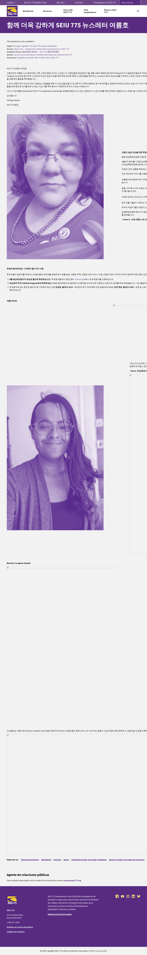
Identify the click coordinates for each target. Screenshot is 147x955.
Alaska (66, 859)
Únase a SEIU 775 (110, 11)
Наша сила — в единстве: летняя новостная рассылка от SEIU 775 (41, 49)
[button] (14, 2)
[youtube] (122, 896)
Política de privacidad (98, 951)
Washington (46, 859)
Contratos (79, 2)
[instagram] (127, 896)
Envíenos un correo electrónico (20, 927)
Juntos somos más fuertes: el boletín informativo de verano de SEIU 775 (43, 54)
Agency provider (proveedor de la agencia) (126, 859)
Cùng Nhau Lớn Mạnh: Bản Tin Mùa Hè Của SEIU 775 (38, 57)
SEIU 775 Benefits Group (37, 2)
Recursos (47, 11)
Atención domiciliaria (30, 859)
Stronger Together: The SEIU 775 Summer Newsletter (35, 46)
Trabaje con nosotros (16, 931)
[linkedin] (133, 896)
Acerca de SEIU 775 (68, 11)
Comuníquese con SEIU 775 (104, 2)
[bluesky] (138, 896)
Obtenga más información (60, 914)
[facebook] (117, 896)
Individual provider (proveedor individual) (89, 859)
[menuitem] (10, 2)
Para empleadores (90, 11)
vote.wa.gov (80, 279)
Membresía (28, 11)
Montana (57, 859)
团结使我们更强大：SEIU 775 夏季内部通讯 (40, 52)
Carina (62, 2)
